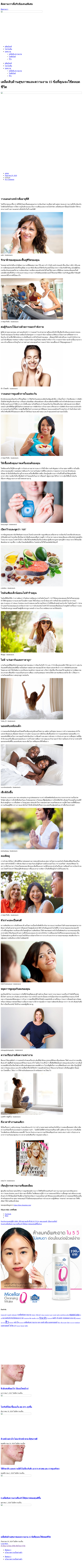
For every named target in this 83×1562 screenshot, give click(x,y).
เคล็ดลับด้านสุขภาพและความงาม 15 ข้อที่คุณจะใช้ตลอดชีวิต (26, 1537)
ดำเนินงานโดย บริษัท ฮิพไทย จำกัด (13, 1546)
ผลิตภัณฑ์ (8, 46)
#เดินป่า (33, 1314)
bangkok (47, 1314)
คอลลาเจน (74, 1314)
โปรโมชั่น (8, 49)
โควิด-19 (12, 1326)
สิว (7, 1322)
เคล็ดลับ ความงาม (15, 54)
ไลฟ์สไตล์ (12, 56)
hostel (50, 1314)
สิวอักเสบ (11, 1322)
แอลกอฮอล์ (5, 1326)
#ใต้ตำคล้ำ (38, 1314)
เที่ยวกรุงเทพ (63, 1322)
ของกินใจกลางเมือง (64, 1314)
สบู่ (74, 1318)
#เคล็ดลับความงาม (24, 1315)
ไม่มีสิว (26, 1325)
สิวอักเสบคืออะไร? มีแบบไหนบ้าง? (15, 1388)
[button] (4, 1543)
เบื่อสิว (68, 1322)
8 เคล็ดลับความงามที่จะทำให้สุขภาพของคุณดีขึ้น (21, 1498)
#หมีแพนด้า (14, 1314)
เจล (38, 1322)
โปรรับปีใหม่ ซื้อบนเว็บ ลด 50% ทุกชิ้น (16, 1407)
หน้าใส (16, 1322)
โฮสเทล (22, 1325)
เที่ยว (59, 1322)
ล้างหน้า (60, 1318)
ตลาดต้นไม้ (6, 1318)
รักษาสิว (43, 1318)
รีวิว (10, 59)
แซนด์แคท (77, 1322)
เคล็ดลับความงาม (30, 1322)
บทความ (8, 51)
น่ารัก (37, 1318)
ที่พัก (30, 1318)
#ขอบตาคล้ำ (4, 1314)
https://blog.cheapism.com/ (22, 1205)
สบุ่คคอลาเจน (68, 1318)
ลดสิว (54, 1318)
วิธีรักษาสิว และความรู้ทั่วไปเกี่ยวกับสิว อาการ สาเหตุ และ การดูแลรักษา (30, 1469)
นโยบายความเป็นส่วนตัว (13, 1552)
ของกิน (58, 1314)
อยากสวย (21, 1322)
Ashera (43, 1314)
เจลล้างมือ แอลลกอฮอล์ (48, 1322)
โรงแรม (18, 1325)
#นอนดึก (9, 1314)
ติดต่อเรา (8, 1550)
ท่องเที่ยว (34, 1318)
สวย (4, 1322)
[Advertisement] (41, 188)
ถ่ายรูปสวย (26, 1318)
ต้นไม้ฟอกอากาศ (17, 1318)
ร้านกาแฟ (49, 1318)
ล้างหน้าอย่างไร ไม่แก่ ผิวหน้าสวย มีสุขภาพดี (19, 1439)
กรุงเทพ (54, 1314)
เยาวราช (72, 1322)
